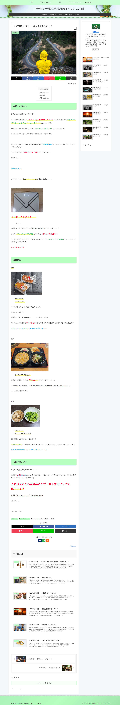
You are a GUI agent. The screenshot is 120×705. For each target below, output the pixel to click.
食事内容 (42, 95)
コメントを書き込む (44, 683)
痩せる (52, 518)
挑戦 (47, 518)
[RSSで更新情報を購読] (47, 540)
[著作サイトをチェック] (40, 540)
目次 (41, 89)
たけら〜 (42, 518)
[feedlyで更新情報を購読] (43, 540)
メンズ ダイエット (25, 518)
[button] (71, 78)
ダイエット (15, 518)
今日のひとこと (44, 98)
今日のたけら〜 (44, 92)
